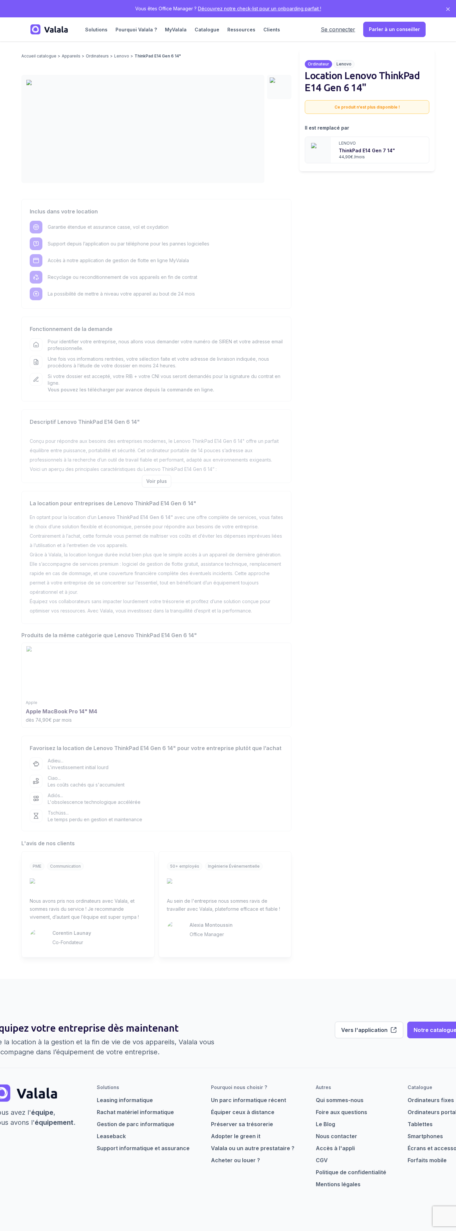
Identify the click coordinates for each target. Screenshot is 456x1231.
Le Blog (325, 1124)
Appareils (71, 55)
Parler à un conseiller (394, 29)
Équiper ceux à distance (242, 1112)
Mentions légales (338, 1184)
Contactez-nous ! (259, 8)
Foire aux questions (341, 1112)
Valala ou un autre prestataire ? (252, 1148)
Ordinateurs (97, 55)
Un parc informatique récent (248, 1100)
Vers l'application (364, 1030)
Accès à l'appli (335, 1148)
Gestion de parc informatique (135, 1124)
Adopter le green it (235, 1136)
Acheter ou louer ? (235, 1160)
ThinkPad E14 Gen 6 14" (158, 55)
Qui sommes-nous (340, 1100)
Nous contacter (336, 1136)
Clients (271, 29)
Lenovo (121, 55)
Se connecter (338, 29)
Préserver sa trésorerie (242, 1124)
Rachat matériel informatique (135, 1112)
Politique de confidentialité (351, 1172)
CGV (322, 1160)
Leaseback (111, 1136)
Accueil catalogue (38, 55)
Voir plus (156, 481)
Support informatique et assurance (143, 1148)
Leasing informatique (125, 1100)
